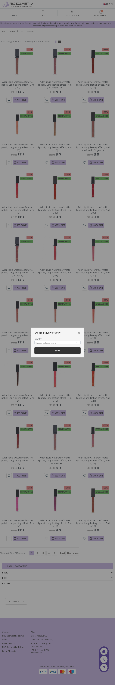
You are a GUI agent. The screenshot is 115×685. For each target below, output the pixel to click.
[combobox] (57, 343)
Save (57, 350)
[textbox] (56, 343)
